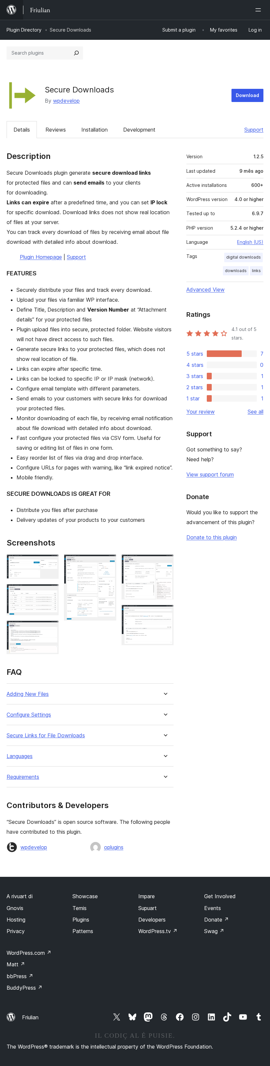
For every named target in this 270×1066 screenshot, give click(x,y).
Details (22, 129)
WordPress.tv (157, 931)
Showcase (85, 896)
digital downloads (243, 257)
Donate (216, 919)
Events (212, 908)
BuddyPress (24, 987)
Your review (200, 411)
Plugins (80, 919)
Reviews (55, 129)
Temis (79, 908)
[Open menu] (259, 10)
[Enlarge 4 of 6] (107, 563)
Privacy (16, 931)
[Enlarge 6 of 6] (164, 613)
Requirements (23, 777)
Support (253, 129)
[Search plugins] (76, 53)
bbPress (20, 976)
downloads (236, 270)
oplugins (113, 847)
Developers (152, 919)
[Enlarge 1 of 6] (49, 563)
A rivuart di (20, 896)
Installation (94, 129)
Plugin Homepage (41, 257)
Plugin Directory (24, 30)
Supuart (147, 908)
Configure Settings (29, 715)
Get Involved (220, 896)
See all (255, 411)
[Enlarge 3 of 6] (49, 629)
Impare (146, 896)
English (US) (250, 242)
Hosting (16, 919)
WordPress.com (29, 953)
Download (247, 95)
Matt (16, 964)
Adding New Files (28, 694)
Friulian (30, 1017)
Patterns (82, 931)
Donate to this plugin (211, 537)
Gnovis (15, 908)
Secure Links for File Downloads (46, 735)
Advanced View (205, 289)
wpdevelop (66, 100)
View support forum (210, 474)
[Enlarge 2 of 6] (49, 593)
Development (139, 129)
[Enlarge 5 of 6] (164, 563)
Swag (214, 931)
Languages (20, 756)
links (256, 270)
